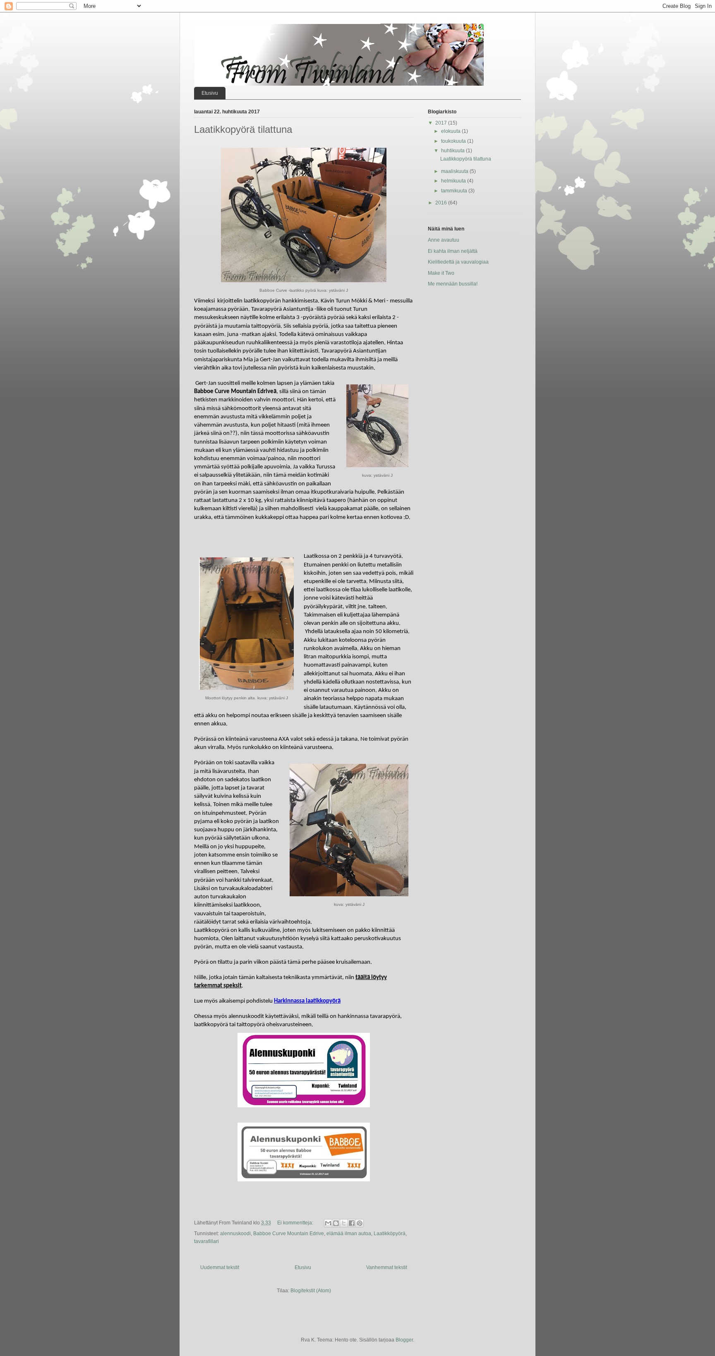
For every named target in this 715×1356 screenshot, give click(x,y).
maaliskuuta (455, 171)
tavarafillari (206, 1241)
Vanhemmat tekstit (386, 1267)
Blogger (404, 1340)
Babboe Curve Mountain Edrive (288, 1233)
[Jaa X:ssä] (344, 1223)
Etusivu (210, 93)
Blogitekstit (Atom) (310, 1291)
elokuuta (451, 131)
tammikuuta (454, 191)
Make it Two (441, 273)
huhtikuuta (453, 151)
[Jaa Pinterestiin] (359, 1223)
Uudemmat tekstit (219, 1267)
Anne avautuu (443, 240)
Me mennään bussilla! (452, 284)
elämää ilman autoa (348, 1233)
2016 (441, 203)
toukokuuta (454, 141)
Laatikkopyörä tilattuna (243, 129)
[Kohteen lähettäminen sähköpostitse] (328, 1223)
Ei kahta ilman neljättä (452, 251)
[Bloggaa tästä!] (336, 1223)
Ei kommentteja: (295, 1223)
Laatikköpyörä (389, 1233)
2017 (441, 123)
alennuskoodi (235, 1233)
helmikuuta (454, 181)
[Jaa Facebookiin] (352, 1223)
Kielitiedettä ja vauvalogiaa (458, 262)
